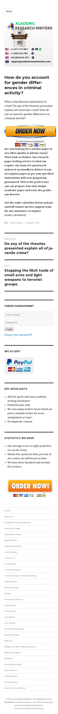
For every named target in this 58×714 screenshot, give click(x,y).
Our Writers (10, 623)
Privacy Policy (11, 682)
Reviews (8, 658)
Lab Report (9, 617)
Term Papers (10, 670)
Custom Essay (15, 223)
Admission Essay (12, 528)
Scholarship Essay (13, 664)
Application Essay (12, 534)
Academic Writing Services (17, 522)
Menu (9, 11)
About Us (8, 516)
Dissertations (10, 581)
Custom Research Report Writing (20, 575)
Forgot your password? (18, 334)
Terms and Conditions (14, 688)
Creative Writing (12, 570)
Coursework (10, 564)
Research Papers (12, 652)
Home (7, 510)
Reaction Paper (12, 635)
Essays (7, 593)
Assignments (10, 540)
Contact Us (9, 558)
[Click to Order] (29, 135)
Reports (8, 641)
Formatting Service (13, 599)
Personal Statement (14, 629)
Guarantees (10, 605)
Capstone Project (13, 546)
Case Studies (10, 552)
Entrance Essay (11, 587)
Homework (9, 611)
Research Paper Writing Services (20, 646)
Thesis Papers (11, 676)
